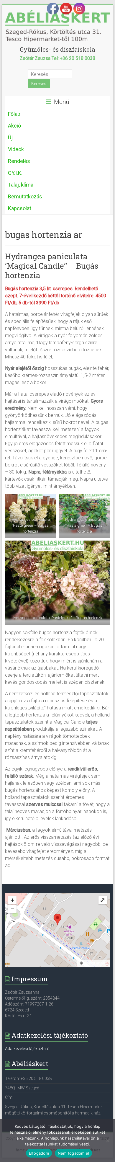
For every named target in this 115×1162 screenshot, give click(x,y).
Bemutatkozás (25, 196)
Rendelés (19, 161)
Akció (14, 126)
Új (10, 137)
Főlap (14, 114)
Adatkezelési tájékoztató (27, 1048)
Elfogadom (39, 1153)
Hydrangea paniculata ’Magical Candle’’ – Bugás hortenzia (51, 265)
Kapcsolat (19, 208)
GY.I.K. (15, 173)
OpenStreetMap (96, 963)
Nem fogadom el (73, 1153)
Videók (16, 149)
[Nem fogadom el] (108, 1140)
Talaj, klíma (20, 185)
